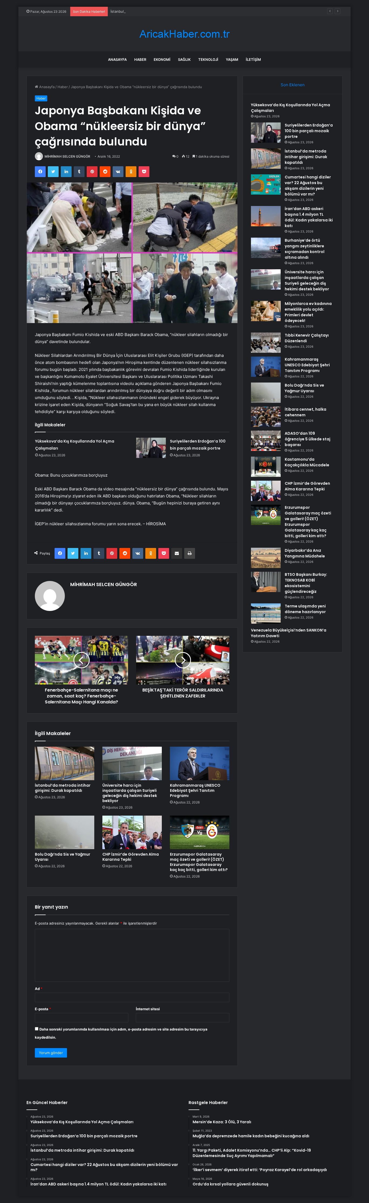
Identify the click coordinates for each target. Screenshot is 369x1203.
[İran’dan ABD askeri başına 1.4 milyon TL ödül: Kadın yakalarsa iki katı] (266, 216)
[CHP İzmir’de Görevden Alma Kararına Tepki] (132, 832)
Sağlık (184, 59)
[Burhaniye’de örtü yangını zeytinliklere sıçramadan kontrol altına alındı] (266, 248)
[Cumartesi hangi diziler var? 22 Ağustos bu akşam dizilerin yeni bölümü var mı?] (266, 184)
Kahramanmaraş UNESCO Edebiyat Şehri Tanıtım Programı (195, 790)
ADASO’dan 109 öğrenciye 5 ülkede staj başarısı (307, 439)
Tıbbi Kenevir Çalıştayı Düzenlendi (307, 338)
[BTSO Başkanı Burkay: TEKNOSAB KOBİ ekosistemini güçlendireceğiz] (266, 582)
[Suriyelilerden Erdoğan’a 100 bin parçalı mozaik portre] (151, 448)
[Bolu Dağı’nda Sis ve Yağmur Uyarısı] (64, 832)
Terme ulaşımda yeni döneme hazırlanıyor (305, 608)
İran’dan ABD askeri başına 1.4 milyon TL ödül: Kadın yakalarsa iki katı (309, 217)
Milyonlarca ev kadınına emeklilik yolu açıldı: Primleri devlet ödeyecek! (308, 312)
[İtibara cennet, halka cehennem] (266, 417)
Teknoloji (208, 59)
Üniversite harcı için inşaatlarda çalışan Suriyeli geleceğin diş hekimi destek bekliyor (129, 793)
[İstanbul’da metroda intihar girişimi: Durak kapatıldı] (64, 763)
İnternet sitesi (148, 1009)
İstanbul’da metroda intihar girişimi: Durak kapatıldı (152, 11)
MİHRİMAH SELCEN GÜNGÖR (67, 156)
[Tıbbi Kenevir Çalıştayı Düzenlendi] (266, 343)
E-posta (43, 1009)
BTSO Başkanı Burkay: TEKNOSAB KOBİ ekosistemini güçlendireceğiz (306, 583)
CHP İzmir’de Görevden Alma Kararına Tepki (130, 857)
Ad (38, 988)
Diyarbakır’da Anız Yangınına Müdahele (305, 553)
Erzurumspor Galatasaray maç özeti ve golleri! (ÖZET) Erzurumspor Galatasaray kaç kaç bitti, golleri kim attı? (199, 862)
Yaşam (232, 59)
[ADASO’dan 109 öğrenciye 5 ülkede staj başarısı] (266, 441)
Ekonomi (162, 59)
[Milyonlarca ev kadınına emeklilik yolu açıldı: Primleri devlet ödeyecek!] (266, 311)
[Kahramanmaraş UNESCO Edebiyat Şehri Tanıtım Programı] (199, 763)
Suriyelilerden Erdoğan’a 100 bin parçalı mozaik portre (309, 130)
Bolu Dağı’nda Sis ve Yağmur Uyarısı (62, 857)
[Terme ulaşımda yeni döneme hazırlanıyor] (266, 613)
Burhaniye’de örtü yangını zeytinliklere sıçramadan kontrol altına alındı (304, 249)
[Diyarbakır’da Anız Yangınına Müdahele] (266, 558)
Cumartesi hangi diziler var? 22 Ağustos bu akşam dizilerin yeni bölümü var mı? (308, 185)
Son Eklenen (293, 84)
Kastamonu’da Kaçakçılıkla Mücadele (307, 462)
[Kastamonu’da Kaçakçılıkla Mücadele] (266, 467)
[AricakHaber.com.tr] (184, 34)
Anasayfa (117, 59)
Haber (140, 59)
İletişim (253, 59)
